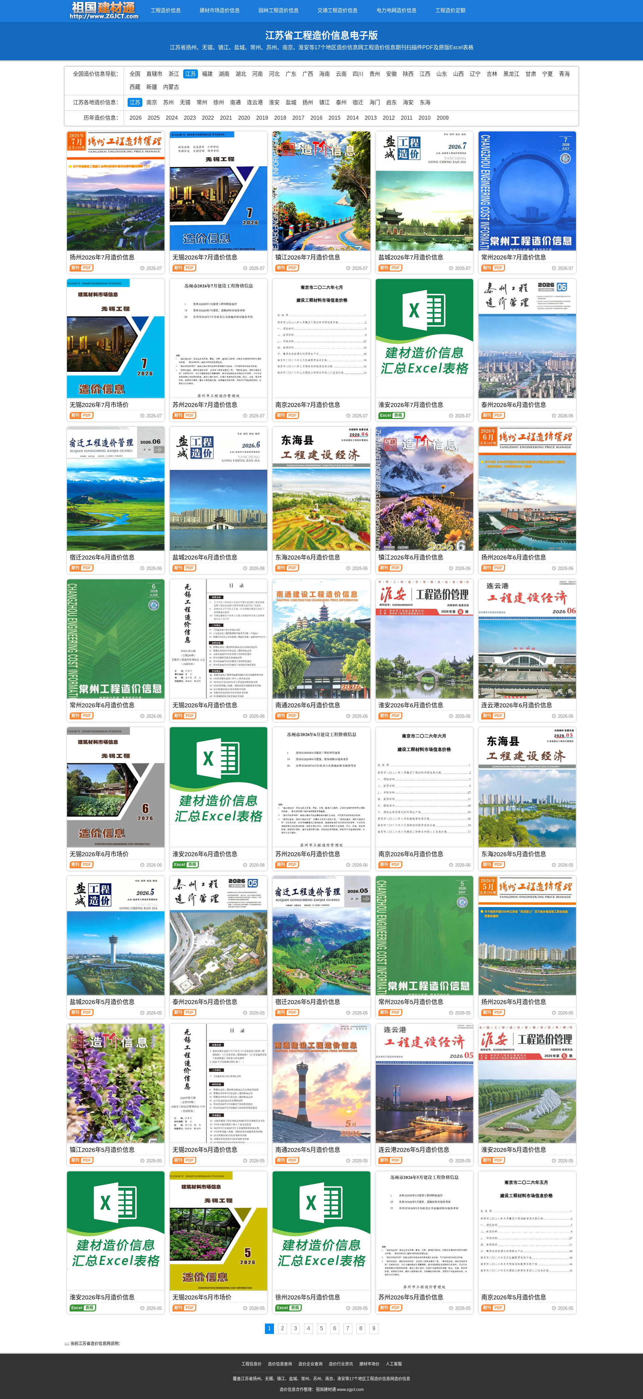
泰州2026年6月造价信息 (513, 405)
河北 (274, 74)
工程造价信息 (166, 10)
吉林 (492, 74)
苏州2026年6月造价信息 (307, 854)
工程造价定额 (450, 10)
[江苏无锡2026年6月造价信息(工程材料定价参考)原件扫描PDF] (218, 640)
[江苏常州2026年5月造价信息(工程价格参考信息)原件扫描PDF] (424, 941)
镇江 (324, 102)
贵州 (374, 74)
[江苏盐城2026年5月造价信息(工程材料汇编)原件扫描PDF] (115, 941)
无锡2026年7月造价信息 (204, 257)
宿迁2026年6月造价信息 (102, 557)
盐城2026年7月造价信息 (410, 257)
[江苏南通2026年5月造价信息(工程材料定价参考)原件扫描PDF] (321, 1089)
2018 (280, 118)
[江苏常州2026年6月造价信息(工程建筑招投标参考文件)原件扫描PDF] (115, 644)
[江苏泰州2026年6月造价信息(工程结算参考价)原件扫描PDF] (527, 344)
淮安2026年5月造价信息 (513, 1150)
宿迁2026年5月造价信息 (307, 1002)
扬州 (307, 102)
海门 (374, 102)
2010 (425, 118)
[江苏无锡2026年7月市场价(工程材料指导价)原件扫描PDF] (115, 342)
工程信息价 (251, 1364)
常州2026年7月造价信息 (513, 257)
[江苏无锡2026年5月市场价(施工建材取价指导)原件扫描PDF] (218, 1236)
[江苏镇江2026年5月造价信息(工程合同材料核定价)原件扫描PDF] (115, 1089)
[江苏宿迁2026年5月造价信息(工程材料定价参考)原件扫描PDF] (321, 941)
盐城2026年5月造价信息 (102, 1002)
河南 (257, 74)
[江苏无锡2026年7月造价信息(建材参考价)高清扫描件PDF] (218, 196)
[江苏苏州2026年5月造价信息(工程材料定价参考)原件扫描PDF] (424, 1232)
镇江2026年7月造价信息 (307, 257)
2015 (335, 118)
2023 (190, 118)
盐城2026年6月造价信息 (204, 557)
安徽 (391, 74)
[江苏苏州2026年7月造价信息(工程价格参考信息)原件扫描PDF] (218, 342)
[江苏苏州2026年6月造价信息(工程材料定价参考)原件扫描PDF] (321, 789)
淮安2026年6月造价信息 (410, 705)
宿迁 (358, 102)
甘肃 (530, 74)
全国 (135, 74)
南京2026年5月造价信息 (513, 1297)
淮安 (274, 102)
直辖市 (154, 74)
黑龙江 (511, 74)
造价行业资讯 (341, 1364)
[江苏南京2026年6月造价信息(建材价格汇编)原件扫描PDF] (424, 786)
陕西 (408, 74)
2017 (298, 118)
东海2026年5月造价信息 (513, 854)
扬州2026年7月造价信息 (102, 257)
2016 (316, 118)
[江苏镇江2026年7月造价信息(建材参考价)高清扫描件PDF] (321, 196)
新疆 (151, 87)
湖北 (240, 74)
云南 (341, 74)
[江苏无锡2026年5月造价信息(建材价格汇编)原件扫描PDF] (218, 1086)
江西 (425, 74)
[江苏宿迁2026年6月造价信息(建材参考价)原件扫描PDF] (115, 492)
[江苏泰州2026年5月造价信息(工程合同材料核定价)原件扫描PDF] (218, 941)
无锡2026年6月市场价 (99, 854)
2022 (208, 118)
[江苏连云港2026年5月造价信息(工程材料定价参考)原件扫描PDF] (424, 1089)
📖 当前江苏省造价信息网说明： (93, 1343)
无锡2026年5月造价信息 (204, 1150)
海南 (324, 74)
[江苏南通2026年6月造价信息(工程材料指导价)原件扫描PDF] (321, 644)
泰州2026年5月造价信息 (204, 1002)
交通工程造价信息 (337, 10)
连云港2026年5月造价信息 (413, 1150)
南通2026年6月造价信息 (307, 705)
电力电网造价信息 (396, 10)
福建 (207, 74)
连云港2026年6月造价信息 (516, 705)
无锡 (185, 102)
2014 (353, 118)
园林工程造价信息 (279, 10)
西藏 (135, 87)
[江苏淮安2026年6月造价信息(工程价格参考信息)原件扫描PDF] (424, 644)
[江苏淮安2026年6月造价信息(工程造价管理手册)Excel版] (218, 776)
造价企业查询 (310, 1364)
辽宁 (475, 74)
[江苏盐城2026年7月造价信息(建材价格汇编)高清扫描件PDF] (424, 196)
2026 (136, 118)
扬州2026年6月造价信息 (513, 557)
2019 (262, 118)
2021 (226, 118)
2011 (407, 118)
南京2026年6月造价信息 (410, 854)
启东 (391, 102)
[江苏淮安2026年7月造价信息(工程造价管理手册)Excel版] (424, 327)
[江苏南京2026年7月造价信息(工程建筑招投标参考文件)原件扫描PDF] (321, 335)
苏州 (168, 102)
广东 (291, 74)
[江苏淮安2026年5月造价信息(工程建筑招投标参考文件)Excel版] (115, 1220)
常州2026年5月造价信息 (410, 1002)
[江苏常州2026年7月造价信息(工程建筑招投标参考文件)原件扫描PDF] (527, 196)
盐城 (291, 102)
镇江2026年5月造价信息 (102, 1150)
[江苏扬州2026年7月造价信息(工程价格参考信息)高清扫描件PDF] (115, 195)
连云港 (255, 102)
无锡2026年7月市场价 (99, 405)
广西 (307, 74)
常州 (202, 102)
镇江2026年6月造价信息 (410, 557)
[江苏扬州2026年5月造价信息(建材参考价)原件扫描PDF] (527, 941)
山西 (458, 74)
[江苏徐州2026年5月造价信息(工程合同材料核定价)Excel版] (321, 1220)
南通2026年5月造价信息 (307, 1150)
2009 (443, 118)
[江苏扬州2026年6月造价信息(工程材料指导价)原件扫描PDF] (527, 492)
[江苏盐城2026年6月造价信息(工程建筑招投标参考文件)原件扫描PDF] (218, 492)
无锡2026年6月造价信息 (204, 705)
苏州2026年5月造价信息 (410, 1297)
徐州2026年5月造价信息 (307, 1297)
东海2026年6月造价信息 (307, 557)
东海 (425, 102)
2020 (244, 118)
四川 (358, 74)
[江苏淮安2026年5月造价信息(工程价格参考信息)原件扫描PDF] (527, 1089)
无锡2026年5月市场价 (201, 1297)
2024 (172, 118)
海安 (408, 102)
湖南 (224, 74)
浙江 (173, 74)
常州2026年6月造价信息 (102, 705)
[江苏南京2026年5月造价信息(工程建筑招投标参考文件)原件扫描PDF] (527, 1225)
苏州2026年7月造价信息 (204, 405)
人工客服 (394, 1364)
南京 (151, 102)
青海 (564, 74)
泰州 (341, 102)
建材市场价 (369, 1364)
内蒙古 (171, 87)
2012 (389, 118)
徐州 (218, 102)
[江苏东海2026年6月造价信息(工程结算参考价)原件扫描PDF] (321, 494)
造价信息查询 (280, 1364)
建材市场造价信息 (220, 10)
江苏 (190, 74)
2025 (154, 118)
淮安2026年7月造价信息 (410, 405)
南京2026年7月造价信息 (307, 405)
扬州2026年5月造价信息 (513, 1002)
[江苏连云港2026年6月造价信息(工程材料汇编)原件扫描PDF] (527, 644)
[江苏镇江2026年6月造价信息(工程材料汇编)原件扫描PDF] (424, 492)
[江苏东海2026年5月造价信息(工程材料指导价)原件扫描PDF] (527, 792)
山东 (441, 74)
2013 (371, 118)
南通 (235, 102)
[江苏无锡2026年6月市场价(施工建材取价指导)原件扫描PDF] (115, 792)
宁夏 (547, 74)
